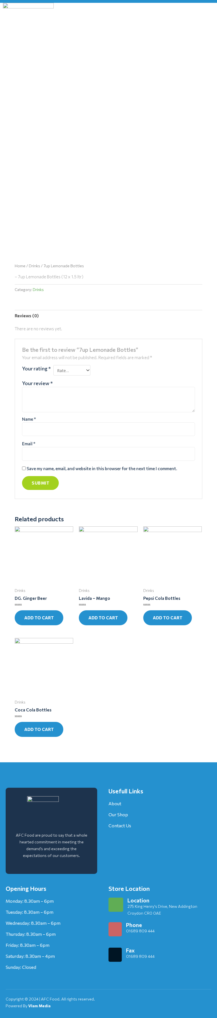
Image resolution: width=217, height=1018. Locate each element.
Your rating (36, 368)
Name (29, 419)
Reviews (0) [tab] (27, 315)
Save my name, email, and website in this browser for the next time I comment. (102, 468)
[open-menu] (207, 28)
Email (28, 443)
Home (20, 265)
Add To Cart (39, 617)
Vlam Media (39, 1005)
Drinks (34, 265)
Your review (37, 383)
